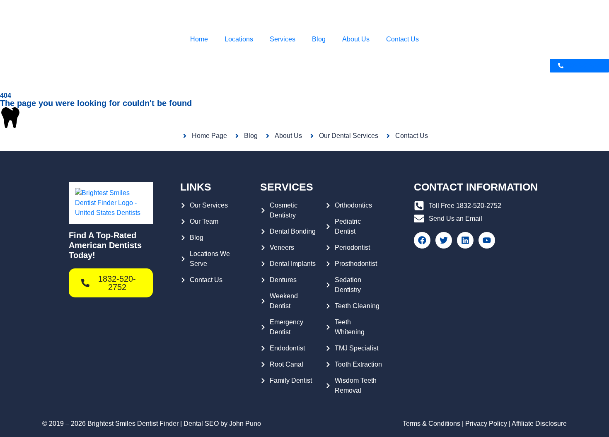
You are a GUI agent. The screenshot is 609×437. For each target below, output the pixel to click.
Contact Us (402, 39)
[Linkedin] (465, 240)
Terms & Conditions (431, 423)
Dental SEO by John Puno (222, 423)
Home (199, 39)
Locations (239, 39)
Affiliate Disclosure (539, 423)
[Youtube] (487, 240)
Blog (319, 39)
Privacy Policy (486, 423)
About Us (356, 39)
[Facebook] (422, 240)
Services (282, 39)
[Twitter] (443, 240)
